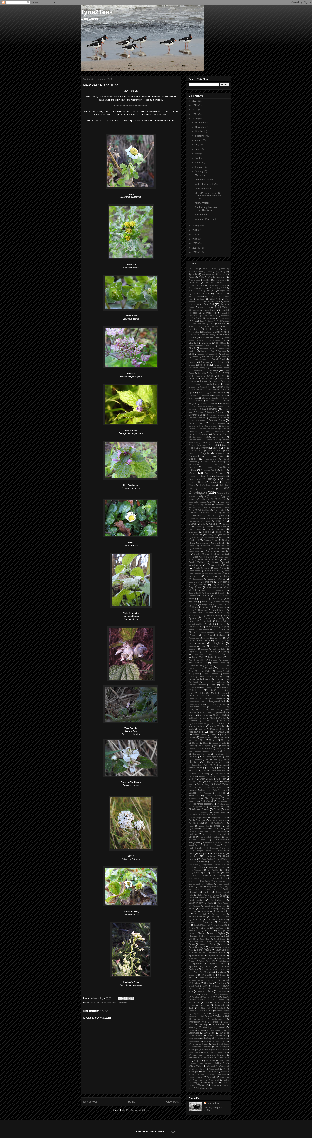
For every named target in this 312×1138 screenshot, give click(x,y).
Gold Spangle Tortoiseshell (203, 538)
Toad (218, 997)
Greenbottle (209, 576)
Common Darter (196, 423)
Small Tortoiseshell (216, 942)
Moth (224, 743)
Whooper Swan (196, 1055)
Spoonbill (197, 963)
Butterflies (193, 381)
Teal (199, 989)
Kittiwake (192, 646)
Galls (203, 524)
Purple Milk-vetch (219, 818)
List (215, 687)
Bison (212, 324)
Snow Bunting (196, 947)
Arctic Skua (194, 282)
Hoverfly (220, 618)
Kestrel (201, 643)
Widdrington (194, 1058)
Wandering (200, 175)
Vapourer (192, 1011)
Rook (227, 873)
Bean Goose (210, 310)
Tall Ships (215, 986)
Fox (223, 515)
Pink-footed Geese (199, 809)
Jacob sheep (194, 638)
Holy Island (217, 610)
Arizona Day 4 (198, 285)
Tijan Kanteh (207, 997)
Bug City (222, 376)
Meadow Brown (217, 729)
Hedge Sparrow (208, 605)
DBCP (192, 472)
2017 (195, 234)
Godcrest (225, 535)
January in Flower (204, 179)
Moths (216, 746)
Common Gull (194, 426)
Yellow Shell (214, 1080)
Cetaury (202, 393)
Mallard (213, 718)
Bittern (221, 323)
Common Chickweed (197, 420)
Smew (192, 944)
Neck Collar (223, 751)
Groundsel (222, 593)
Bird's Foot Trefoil (199, 324)
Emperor (221, 499)
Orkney (213, 776)
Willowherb (211, 1066)
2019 (195, 225)
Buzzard (204, 381)
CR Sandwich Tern (215, 451)
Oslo (223, 776)
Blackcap (206, 343)
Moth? (191, 746)
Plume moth (219, 812)
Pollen (214, 815)
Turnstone (204, 1005)
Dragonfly (220, 476)
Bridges (192, 365)
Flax (216, 513)
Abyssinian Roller (196, 272)
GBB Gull (207, 532)
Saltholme (202, 897)
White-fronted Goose (220, 1044)
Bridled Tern (204, 365)
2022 (195, 109)
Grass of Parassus (199, 549)
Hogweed (202, 610)
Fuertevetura (194, 521)
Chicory (226, 398)
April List (206, 280)
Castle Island (212, 390)
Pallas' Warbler (221, 784)
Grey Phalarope (218, 585)
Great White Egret (219, 565)
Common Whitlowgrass (198, 445)
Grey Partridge (200, 585)
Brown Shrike (215, 373)
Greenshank (207, 581)
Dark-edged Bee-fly (209, 470)
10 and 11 (193, 269)
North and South (203, 188)
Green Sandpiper (212, 571)
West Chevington (213, 1030)
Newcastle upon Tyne (212, 757)
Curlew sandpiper (220, 462)
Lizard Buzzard (195, 699)
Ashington (210, 291)
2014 (195, 247)
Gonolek (192, 546)
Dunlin (201, 482)
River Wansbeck (196, 870)
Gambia (213, 523)
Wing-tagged (224, 1066)
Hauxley (217, 598)
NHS (208, 760)
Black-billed (206, 332)
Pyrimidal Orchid (195, 823)
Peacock (193, 790)
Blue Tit (192, 348)
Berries (210, 321)
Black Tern (212, 329)
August (199, 140)
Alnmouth (95, 1003)
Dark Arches (208, 467)
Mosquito (195, 743)
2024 (195, 101)
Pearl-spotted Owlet (209, 790)
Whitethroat (208, 1052)
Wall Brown (205, 1016)
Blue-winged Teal (207, 351)
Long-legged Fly (195, 704)
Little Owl (205, 693)
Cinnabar (213, 401)
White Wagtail (207, 1038)
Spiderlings (221, 958)
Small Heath (205, 939)
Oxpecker (221, 779)
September (201, 136)
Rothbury (209, 884)
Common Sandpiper (198, 434)
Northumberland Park (198, 765)
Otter (202, 779)
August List (224, 291)
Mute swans (194, 751)
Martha (191, 729)
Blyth (191, 354)
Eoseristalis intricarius (197, 502)
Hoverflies (207, 618)
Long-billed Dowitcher (215, 699)
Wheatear (209, 1032)
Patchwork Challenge (216, 787)
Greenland (193, 582)
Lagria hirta (193, 652)
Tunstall (192, 1005)
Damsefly (193, 467)
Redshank (219, 853)
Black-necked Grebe (205, 335)
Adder (209, 272)
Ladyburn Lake (219, 649)
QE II (207, 823)
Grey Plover (195, 587)
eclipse (202, 496)
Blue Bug (222, 346)
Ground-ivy (209, 593)
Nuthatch (193, 770)
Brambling (205, 362)
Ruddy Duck (211, 889)
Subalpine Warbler (196, 980)
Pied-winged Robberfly (202, 804)
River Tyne (221, 867)
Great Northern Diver (208, 560)
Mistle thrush (220, 737)
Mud (224, 746)
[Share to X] (126, 998)
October (199, 131)
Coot (215, 445)
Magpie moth (205, 715)
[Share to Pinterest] (132, 998)
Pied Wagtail (207, 801)
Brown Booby (197, 370)
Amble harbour (216, 277)
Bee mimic (225, 316)
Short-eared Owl (221, 925)
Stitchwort (222, 975)
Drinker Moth (195, 479)
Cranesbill (220, 453)
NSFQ (222, 768)
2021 (195, 114)
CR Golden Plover (196, 451)
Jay (227, 638)
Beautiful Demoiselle (209, 316)
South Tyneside (198, 953)
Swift (204, 986)
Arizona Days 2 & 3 (217, 285)
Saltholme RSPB (217, 897)
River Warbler (213, 870)
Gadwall (192, 524)
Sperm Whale (206, 958)
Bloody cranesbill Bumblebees (201, 346)
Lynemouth (220, 712)
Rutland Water (203, 895)
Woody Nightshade (217, 1074)
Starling (210, 972)
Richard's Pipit (219, 862)
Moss (205, 743)
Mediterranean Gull (219, 731)
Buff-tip (209, 376)
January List (217, 638)
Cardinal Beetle (206, 387)
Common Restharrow (214, 431)
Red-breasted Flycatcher (210, 837)
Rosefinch (205, 881)
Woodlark (202, 1074)
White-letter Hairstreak (201, 1047)
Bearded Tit (209, 312)
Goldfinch (220, 543)
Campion (196, 384)
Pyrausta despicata (218, 820)
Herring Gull (207, 607)
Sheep (213, 917)
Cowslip (216, 448)
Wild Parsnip (205, 1063)
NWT (204, 771)
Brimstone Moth (220, 365)
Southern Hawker (217, 953)
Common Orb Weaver (208, 429)
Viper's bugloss (222, 1011)
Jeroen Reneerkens (201, 641)
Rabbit (191, 826)
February (200, 167)
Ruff (206, 892)
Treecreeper (194, 1002)
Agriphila (193, 274)
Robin (226, 870)
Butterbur (222, 379)
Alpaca (191, 277)
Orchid (191, 776)
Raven (194, 829)
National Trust (208, 751)
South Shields (222, 950)
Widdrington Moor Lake (216, 1057)
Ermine (213, 502)
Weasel (221, 1027)
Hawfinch (193, 602)
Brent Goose (220, 362)
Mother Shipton (204, 746)
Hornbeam (221, 613)
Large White (198, 657)
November (201, 127)
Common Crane (217, 420)
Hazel (194, 604)
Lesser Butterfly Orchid (200, 665)
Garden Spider (220, 527)
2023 (195, 105)
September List (218, 914)
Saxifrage (196, 906)
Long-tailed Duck (197, 707)
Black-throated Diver (210, 337)
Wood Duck (214, 1069)
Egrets (213, 496)
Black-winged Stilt (217, 340)
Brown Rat (202, 373)
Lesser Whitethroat (199, 679)
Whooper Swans (215, 1055)
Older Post (172, 1101)
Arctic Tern (208, 282)
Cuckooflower (211, 459)
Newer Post (90, 1101)
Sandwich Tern (196, 903)
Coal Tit (213, 403)
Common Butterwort (197, 418)
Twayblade (220, 1005)
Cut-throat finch (200, 464)
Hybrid (211, 624)
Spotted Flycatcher (200, 966)
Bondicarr (225, 357)
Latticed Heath (215, 657)
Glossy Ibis (211, 535)
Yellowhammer (202, 1088)
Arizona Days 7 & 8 (218, 288)
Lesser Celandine (206, 668)
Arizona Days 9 (195, 291)
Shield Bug (193, 922)
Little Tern (220, 696)
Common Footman (217, 423)
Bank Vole (215, 299)
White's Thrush (195, 1052)
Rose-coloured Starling (213, 875)
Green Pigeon (194, 571)
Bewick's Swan (223, 321)
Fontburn (197, 515)
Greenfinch (224, 576)
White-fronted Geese (198, 1044)
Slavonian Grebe (197, 936)
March (198, 162)
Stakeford (199, 972)
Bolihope (225, 354)
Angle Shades (194, 280)
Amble (201, 277)
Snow (223, 944)
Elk (212, 499)
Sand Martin (195, 900)
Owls (211, 779)
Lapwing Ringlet (198, 654)
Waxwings (207, 1027)
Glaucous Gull (195, 535)
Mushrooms (221, 748)
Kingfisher (219, 643)
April (197, 158)
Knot (203, 646)
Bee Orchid (197, 318)
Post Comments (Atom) (137, 1110)
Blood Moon (221, 343)
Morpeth (225, 740)
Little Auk (224, 687)
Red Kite (193, 834)
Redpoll (203, 853)
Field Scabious (204, 510)
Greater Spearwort (201, 568)
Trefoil (207, 1002)
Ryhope (216, 895)
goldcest (222, 538)
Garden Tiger (195, 529)
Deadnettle (209, 473)
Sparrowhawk (196, 955)
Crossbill (221, 456)
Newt (227, 757)
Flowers (225, 513)
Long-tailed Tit (197, 709)
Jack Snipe (207, 635)
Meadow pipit (196, 731)
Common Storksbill (200, 437)
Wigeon (197, 1060)
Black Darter (194, 327)
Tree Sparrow (218, 1000)
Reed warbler (200, 861)
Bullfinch (193, 378)
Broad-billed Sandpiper (198, 368)
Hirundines (221, 607)
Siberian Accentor (219, 928)
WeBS (191, 1030)
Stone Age (204, 978)
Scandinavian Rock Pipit (215, 906)
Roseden (192, 881)
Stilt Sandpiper (207, 975)
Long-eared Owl (217, 701)
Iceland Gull (195, 626)
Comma (221, 412)
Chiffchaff (197, 400)
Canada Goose (212, 384)
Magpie (192, 715)
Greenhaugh (198, 579)
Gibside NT (220, 532)
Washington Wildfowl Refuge (203, 1022)
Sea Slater (193, 911)
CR (224, 448)
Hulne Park (206, 621)
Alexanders (206, 274)
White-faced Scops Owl (214, 1041)
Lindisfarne (220, 682)
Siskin (201, 933)
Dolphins (192, 476)
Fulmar (207, 521)
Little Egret (197, 690)
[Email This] (119, 998)
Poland (204, 815)
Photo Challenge (215, 796)
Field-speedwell (220, 510)
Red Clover (204, 831)
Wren (200, 1077)
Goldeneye (205, 543)
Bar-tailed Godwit (212, 302)
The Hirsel (221, 991)
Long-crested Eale (196, 701)
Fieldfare (193, 513)
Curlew (204, 462)
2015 (195, 243)
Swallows (221, 983)
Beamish (196, 310)
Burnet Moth (208, 378)
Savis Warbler (223, 903)
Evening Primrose (203, 505)
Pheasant (193, 796)
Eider (203, 499)
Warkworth (199, 1019)
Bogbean (201, 354)
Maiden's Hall (219, 715)
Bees (202, 321)
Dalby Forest (219, 464)
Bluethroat (222, 351)
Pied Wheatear (223, 801)
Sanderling (216, 900)
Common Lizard (210, 426)
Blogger (172, 1131)
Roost (195, 875)
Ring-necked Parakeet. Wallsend (215, 865)
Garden (208, 527)
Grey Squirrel (213, 587)
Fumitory (220, 521)
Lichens (207, 682)
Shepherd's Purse (216, 919)
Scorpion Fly (219, 908)
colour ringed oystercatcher (203, 406)
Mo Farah (193, 740)
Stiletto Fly (193, 975)
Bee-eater (210, 318)
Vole (214, 1014)
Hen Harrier (223, 604)
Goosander (205, 546)
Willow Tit (220, 1063)
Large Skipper (222, 654)
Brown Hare (212, 370)
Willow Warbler (196, 1066)
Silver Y (208, 930)
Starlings (221, 972)
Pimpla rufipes (223, 804)
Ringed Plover (198, 867)
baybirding (213, 1103)
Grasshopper (194, 551)
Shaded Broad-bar (197, 917)
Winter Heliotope (198, 1069)
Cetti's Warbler (217, 392)
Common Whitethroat (213, 442)
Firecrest (205, 513)
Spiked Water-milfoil (207, 961)
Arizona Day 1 (223, 282)
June (198, 149)
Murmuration (206, 748)
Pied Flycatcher (212, 798)
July (197, 144)
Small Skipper (220, 939)
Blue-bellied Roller (207, 348)
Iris (214, 629)
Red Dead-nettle (219, 831)
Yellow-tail (215, 1085)
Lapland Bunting (209, 651)
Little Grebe (214, 690)
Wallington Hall (222, 1016)
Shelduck (197, 919)
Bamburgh (201, 299)
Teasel (209, 989)
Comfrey (210, 412)
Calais (214, 381)
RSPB (201, 887)
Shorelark (224, 922)
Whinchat (197, 1035)
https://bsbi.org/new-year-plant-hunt (130, 105)
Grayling (197, 554)
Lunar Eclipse (205, 712)
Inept (224, 627)
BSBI (103, 1003)
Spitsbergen (224, 961)
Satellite (211, 903)
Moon (202, 740)
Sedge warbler (221, 911)
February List (194, 507)
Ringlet (211, 867)
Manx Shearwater (209, 721)
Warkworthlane (218, 1019)
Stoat (191, 977)
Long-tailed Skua (218, 707)
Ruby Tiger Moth (214, 887)
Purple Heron (201, 818)
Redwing (211, 856)
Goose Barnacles (221, 546)
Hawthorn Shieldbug (221, 602)
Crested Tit (209, 456)
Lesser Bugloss (218, 663)
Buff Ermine (197, 376)
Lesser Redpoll (205, 671)
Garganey (193, 532)
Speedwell (193, 958)
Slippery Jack (214, 936)
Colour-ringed (208, 409)
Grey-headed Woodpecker (213, 590)
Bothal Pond (218, 359)
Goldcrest (194, 540)
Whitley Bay (221, 1052)
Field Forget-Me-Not (212, 507)
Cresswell (194, 456)
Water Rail (218, 1024)
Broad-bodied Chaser (220, 368)
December (201, 122)
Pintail (217, 809)
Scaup (192, 908)
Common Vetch (211, 440)
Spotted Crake (217, 964)
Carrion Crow (222, 387)
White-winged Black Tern (214, 1049)
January (199, 171)
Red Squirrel (208, 834)
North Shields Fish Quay (207, 184)
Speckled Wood (217, 956)
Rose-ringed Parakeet (198, 878)
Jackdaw (221, 635)
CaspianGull (197, 390)
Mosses (215, 743)
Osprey (192, 779)
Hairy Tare (203, 599)
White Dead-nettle (216, 1036)
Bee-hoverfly (224, 318)
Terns (210, 991)
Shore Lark (208, 922)
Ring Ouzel (193, 865)
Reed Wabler (223, 859)
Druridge (211, 479)
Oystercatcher (195, 782)
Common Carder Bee (217, 418)
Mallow (223, 718)
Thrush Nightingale (221, 994)
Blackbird (193, 343)
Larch (210, 654)
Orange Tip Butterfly (199, 773)
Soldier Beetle (214, 947)
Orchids (202, 776)
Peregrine (220, 793)
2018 (195, 230)
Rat (227, 826)
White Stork (193, 1038)
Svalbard (196, 983)
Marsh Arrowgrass (199, 724)
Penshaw (207, 793)
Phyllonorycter (194, 798)
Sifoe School (194, 931)
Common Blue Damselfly (216, 415)
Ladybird (204, 649)
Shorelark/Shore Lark (202, 925)
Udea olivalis (220, 1008)
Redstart (193, 856)
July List (218, 641)
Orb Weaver (220, 773)
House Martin (212, 615)
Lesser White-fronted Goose (211, 676)
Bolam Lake (213, 354)
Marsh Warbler (217, 726)
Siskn (212, 933)
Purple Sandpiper (197, 820)
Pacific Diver (213, 782)
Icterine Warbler (212, 627)
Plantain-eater (203, 812)
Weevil (200, 1030)
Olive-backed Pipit (218, 771)
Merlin (214, 735)
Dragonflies (205, 476)
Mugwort (192, 748)
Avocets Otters (195, 296)
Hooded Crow (195, 613)
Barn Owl (209, 304)
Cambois (225, 381)
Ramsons (217, 826)
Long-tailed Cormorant (216, 704)
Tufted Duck (219, 1002)
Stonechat (218, 977)
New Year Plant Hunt (117, 1003)
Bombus (195, 357)
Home (131, 1101)
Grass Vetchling (218, 548)
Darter (223, 470)
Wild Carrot (210, 1061)
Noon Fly (216, 760)
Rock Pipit (199, 872)
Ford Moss (211, 516)
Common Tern (218, 437)
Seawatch (205, 911)
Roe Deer (215, 873)
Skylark (221, 933)
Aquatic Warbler (219, 280)
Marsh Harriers (196, 726)
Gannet (198, 527)
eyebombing (220, 505)
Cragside (205, 453)
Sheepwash (224, 917)
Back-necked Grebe (212, 296)
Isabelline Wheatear (207, 632)
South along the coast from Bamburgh (206, 208)
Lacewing (214, 646)
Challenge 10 (205, 395)
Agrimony (220, 271)
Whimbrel (224, 1033)
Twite (191, 1008)
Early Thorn (207, 489)
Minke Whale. (205, 737)
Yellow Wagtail (202, 203)
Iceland (222, 624)
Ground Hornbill (195, 593)
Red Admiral (216, 829)
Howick (192, 621)
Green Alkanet (220, 568)
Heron (195, 607)
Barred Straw (205, 307)
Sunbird (211, 980)
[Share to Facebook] (129, 998)
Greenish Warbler (216, 579)
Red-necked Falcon (212, 845)
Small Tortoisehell (196, 942)
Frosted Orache (212, 518)
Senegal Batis (201, 914)
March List (224, 721)
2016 (195, 239)
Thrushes (195, 997)
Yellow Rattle (198, 1080)
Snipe (212, 944)
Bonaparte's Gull (209, 357)
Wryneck (211, 1077)
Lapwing (225, 651)
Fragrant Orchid (195, 518)
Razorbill (203, 829)
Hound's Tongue (195, 616)
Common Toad (195, 440)
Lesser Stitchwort (211, 674)
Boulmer (193, 362)
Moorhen (213, 740)
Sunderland (223, 980)
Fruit (224, 518)
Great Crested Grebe (203, 557)
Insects (192, 629)
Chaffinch (192, 395)
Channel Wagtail (219, 395)
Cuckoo (193, 459)
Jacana (195, 635)
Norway (210, 768)
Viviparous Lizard (200, 1014)
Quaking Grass (220, 823)
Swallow (208, 983)
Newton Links (197, 760)
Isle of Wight (224, 632)
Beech (194, 321)
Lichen (217, 679)
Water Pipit (203, 1024)
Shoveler (196, 928)
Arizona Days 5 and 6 (198, 288)
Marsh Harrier (217, 723)
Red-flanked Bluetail (213, 842)
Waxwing (193, 1027)
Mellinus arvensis (200, 735)
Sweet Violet (194, 986)
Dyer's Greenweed (207, 485)
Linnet (213, 685)
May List (202, 729)
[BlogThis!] (122, 998)
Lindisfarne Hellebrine (197, 685)
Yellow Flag (224, 1077)
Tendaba (200, 991)
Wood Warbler (209, 1072)
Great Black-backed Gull (217, 554)
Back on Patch (202, 214)
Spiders (192, 961)
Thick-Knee (205, 994)
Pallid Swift (197, 787)
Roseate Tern (218, 878)
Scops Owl (204, 908)
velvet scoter (206, 1011)
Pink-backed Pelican (217, 807)
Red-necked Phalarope (218, 848)
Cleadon (203, 403)
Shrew (206, 928)
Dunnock (213, 482)
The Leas (193, 994)
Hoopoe (209, 613)
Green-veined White (210, 573)
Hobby (191, 610)
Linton (223, 685)
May (197, 153)
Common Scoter (221, 434)
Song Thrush (204, 950)
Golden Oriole (210, 540)
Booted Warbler (199, 359)
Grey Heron (223, 582)
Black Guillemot (211, 327)
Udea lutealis (206, 1008)
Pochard (193, 815)
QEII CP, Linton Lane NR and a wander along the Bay (208, 196)
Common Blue (195, 415)
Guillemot (192, 596)
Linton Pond (206, 687)
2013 (195, 252)
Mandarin (193, 721)
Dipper (222, 473)
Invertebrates (204, 629)
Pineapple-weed (198, 807)
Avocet (219, 293)
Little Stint (206, 696)
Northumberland (214, 762)
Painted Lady (203, 784)
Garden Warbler (216, 529)
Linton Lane (193, 687)
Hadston (205, 595)
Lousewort (215, 710)
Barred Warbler (221, 307)
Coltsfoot (199, 412)
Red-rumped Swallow (202, 851)
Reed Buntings (208, 859)
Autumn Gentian (201, 293)
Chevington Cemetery (210, 398)
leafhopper (213, 660)
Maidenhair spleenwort (198, 718)
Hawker (205, 602)
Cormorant (204, 448)
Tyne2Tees (97, 12)
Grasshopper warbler (217, 551)
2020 (195, 118)
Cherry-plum (194, 398)
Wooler (191, 1077)
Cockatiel (225, 403)
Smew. (202, 944)
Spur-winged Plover (209, 969)
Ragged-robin (203, 826)
